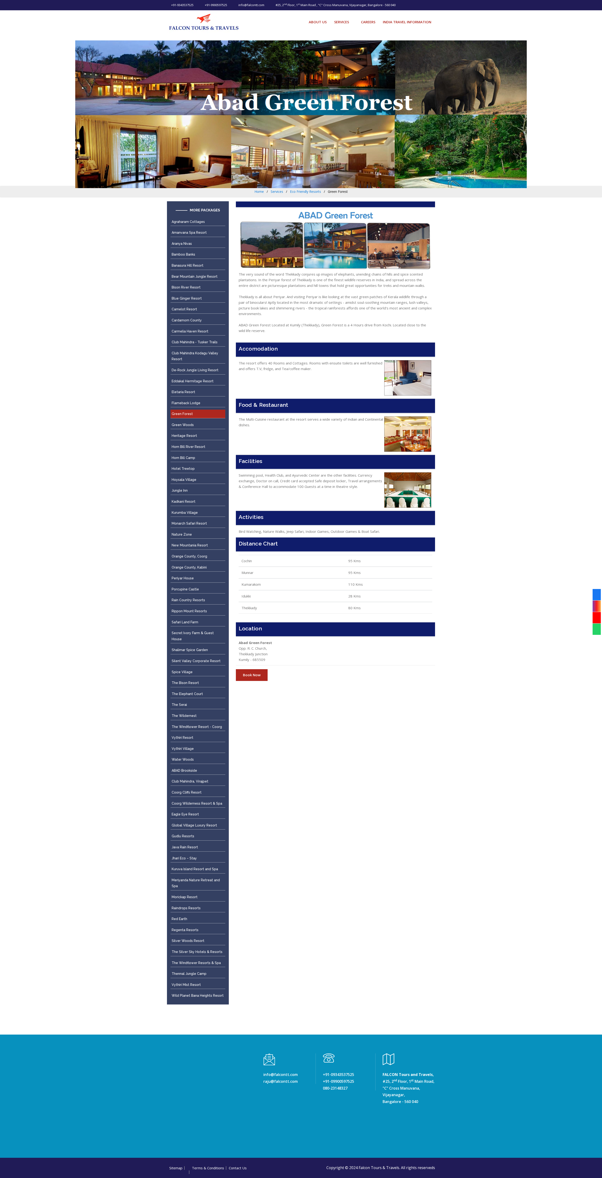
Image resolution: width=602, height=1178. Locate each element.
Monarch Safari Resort (189, 523)
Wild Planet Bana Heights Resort (198, 995)
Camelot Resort (184, 309)
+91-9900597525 (215, 5)
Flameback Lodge (186, 403)
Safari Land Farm (185, 622)
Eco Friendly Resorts (305, 191)
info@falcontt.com (251, 5)
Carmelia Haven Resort (190, 331)
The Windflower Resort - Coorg (197, 727)
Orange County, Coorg (189, 556)
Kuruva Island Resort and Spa (195, 869)
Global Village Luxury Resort (194, 825)
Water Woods (183, 759)
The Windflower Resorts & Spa (196, 963)
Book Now (252, 674)
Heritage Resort (184, 436)
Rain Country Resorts (188, 600)
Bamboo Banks (183, 254)
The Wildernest (184, 716)
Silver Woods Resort (188, 941)
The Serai (179, 705)
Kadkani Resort (183, 501)
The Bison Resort (185, 683)
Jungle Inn (180, 490)
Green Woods (183, 425)
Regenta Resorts (185, 930)
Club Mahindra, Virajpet (190, 781)
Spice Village (182, 672)
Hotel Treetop (183, 468)
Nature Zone (182, 534)
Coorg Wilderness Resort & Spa (197, 803)
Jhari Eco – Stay (184, 858)
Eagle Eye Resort (185, 814)
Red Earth (179, 919)
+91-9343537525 (182, 5)
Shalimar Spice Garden (190, 650)
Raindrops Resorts (186, 908)
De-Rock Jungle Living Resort (195, 370)
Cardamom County (187, 320)
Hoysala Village (184, 480)
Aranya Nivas (182, 243)
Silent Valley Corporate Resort (196, 661)
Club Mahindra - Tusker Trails (195, 342)
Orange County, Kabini (189, 567)
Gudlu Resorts (183, 836)
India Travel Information (407, 22)
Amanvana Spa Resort (189, 232)
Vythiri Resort (182, 737)
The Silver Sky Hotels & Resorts (197, 952)
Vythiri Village (183, 749)
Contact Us (238, 1168)
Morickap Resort (185, 897)
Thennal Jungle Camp (189, 974)
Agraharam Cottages (188, 222)
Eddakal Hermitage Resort (193, 381)
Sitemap (175, 1168)
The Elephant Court (187, 694)
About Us (318, 22)
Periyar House (183, 578)
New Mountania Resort (190, 545)
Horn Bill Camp (183, 458)
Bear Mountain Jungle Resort (195, 276)
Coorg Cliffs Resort (187, 792)
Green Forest (182, 414)
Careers (368, 22)
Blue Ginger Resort (187, 298)
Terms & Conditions (208, 1168)
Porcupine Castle (185, 589)
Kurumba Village (185, 512)
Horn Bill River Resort (188, 447)
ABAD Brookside (184, 770)
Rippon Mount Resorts (189, 611)
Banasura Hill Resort (187, 265)
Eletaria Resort (183, 392)
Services (341, 22)
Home (259, 191)
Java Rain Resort (185, 847)
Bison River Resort (186, 287)
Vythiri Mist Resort (186, 985)
